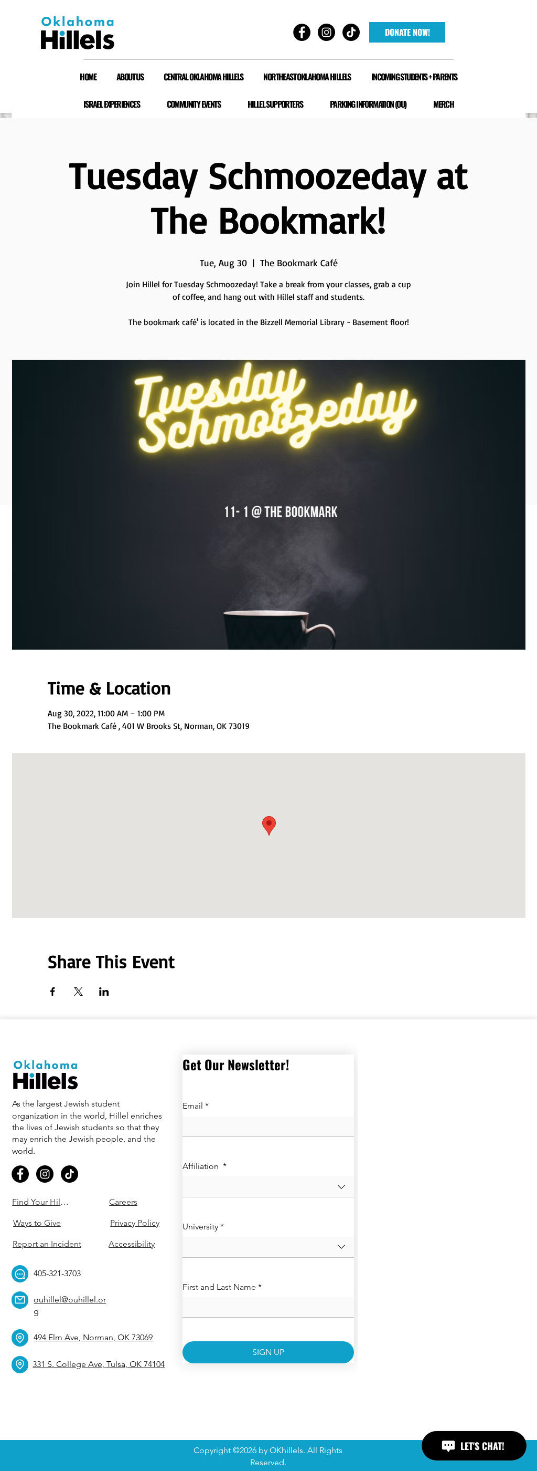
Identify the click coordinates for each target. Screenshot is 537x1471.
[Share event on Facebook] (53, 991)
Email (195, 1106)
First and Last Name (222, 1287)
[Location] (20, 1338)
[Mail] (20, 1300)
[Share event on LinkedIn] (104, 991)
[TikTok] (69, 1174)
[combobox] (268, 1186)
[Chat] (20, 1273)
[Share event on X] (78, 991)
